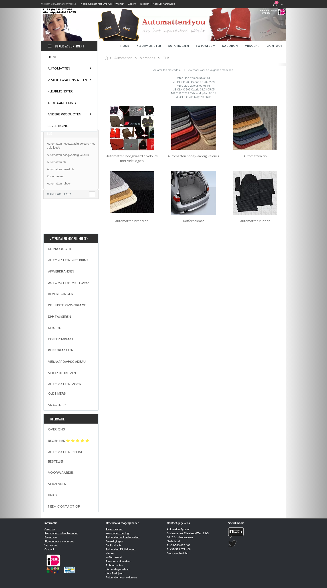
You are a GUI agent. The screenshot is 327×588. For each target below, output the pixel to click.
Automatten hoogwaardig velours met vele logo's (132, 158)
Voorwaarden (61, 472)
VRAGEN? (252, 46)
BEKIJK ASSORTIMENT (69, 46)
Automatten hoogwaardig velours (193, 156)
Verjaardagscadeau (67, 361)
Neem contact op (64, 506)
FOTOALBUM (205, 46)
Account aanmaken (164, 3)
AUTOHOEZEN (178, 46)
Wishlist (119, 3)
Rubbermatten (61, 350)
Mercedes (147, 58)
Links (52, 495)
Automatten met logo (68, 282)
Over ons (56, 429)
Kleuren (55, 327)
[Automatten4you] (163, 24)
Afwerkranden (61, 271)
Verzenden (57, 483)
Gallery (132, 3)
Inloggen (144, 3)
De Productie (60, 248)
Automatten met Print (68, 260)
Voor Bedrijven (62, 373)
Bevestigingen (60, 293)
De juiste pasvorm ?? (67, 305)
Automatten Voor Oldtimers (65, 389)
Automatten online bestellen (65, 457)
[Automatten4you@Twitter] (255, 543)
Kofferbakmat (193, 221)
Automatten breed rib (132, 221)
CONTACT (274, 46)
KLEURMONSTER (149, 46)
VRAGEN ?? (57, 404)
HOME (125, 46)
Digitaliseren (59, 316)
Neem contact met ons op (96, 3)
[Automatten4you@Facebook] (255, 532)
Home (106, 57)
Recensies (57, 440)
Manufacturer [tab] (59, 194)
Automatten (123, 58)
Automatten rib (255, 156)
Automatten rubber (255, 221)
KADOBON (230, 46)
